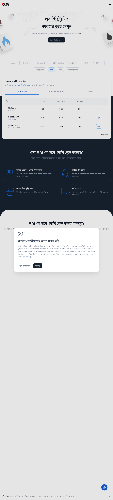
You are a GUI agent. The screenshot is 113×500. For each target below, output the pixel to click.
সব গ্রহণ (37, 266)
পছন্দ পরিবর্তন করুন (24, 266)
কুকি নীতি (25, 257)
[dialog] (56, 250)
